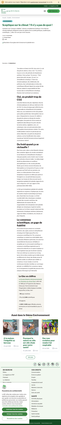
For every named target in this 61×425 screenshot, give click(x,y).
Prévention (34, 411)
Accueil (4, 17)
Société (9, 17)
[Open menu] (45, 11)
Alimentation (35, 401)
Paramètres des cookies (14, 418)
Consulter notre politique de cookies (12, 405)
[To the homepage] (16, 11)
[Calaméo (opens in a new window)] (52, 364)
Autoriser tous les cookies (14, 409)
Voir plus (30, 357)
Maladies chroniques (37, 406)
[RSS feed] (57, 364)
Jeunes (33, 385)
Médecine (34, 408)
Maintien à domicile (36, 387)
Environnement (16, 17)
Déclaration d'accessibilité (34, 423)
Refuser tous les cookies (14, 414)
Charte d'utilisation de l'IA (46, 423)
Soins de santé (35, 392)
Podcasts (5, 377)
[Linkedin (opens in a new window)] (39, 364)
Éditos (4, 372)
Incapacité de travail (36, 382)
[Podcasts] (48, 364)
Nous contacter (7, 382)
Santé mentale (35, 414)
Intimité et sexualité (36, 403)
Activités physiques (36, 398)
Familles (33, 380)
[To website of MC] (4, 11)
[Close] (59, 2)
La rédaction (6, 380)
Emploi (33, 377)
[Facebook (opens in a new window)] (35, 364)
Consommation (35, 372)
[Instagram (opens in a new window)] (43, 364)
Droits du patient (36, 375)
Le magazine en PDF (8, 375)
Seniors (33, 390)
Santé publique (35, 416)
